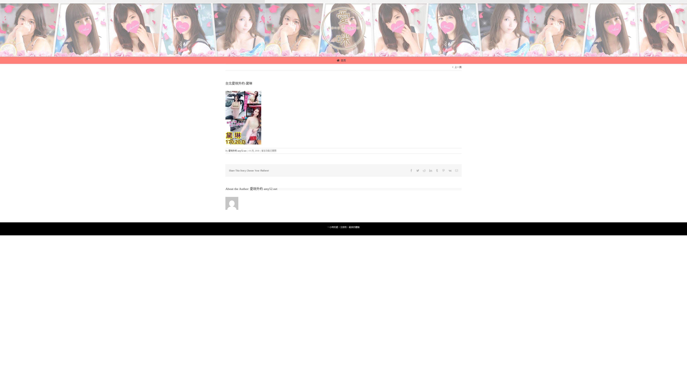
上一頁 (458, 67)
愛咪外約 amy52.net (237, 151)
